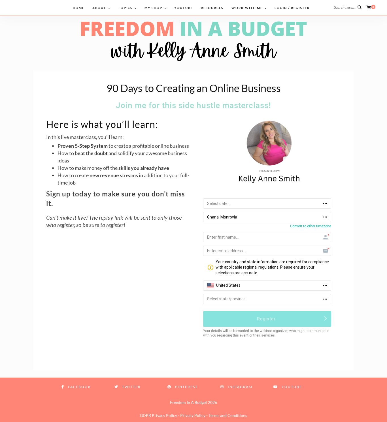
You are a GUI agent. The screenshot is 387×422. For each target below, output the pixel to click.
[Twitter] (20, 7)
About (99, 8)
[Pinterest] (30, 7)
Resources (212, 8)
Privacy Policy (192, 415)
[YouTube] (52, 7)
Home (78, 8)
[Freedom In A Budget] (193, 40)
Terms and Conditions (228, 415)
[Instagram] (41, 7)
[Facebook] (9, 7)
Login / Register (292, 8)
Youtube (183, 8)
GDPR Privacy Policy (158, 415)
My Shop (153, 8)
